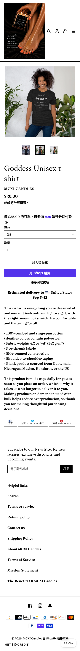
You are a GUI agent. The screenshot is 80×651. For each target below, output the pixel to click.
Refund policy (18, 517)
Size (7, 227)
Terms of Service (21, 559)
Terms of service (21, 506)
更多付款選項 (40, 282)
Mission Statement (22, 570)
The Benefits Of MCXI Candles (32, 581)
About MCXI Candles (24, 549)
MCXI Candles (32, 638)
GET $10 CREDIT (17, 644)
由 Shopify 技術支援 (55, 638)
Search (13, 496)
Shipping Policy (20, 538)
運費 (23, 203)
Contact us (16, 528)
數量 (7, 243)
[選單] (73, 30)
